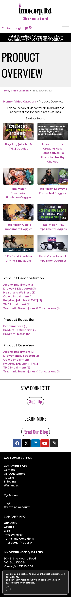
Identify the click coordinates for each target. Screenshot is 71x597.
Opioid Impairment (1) (18, 296)
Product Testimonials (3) (19, 330)
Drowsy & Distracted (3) (19, 288)
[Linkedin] (35, 443)
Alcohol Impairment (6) (18, 284)
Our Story (10, 522)
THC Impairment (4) (16, 304)
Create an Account (17, 507)
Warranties (11, 485)
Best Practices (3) (15, 326)
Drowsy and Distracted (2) (21, 355)
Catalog (9, 526)
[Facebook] (17, 443)
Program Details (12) (17, 334)
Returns (9, 477)
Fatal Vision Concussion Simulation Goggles (18, 193)
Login (18, 28)
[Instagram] (54, 443)
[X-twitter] (26, 443)
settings (30, 582)
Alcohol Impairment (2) (18, 351)
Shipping (10, 481)
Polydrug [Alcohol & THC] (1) (22, 363)
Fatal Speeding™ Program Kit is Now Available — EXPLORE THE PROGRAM (35, 38)
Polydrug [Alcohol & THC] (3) (22, 300)
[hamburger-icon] (65, 28)
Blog (7, 530)
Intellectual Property (18, 542)
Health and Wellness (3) (19, 292)
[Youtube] (44, 443)
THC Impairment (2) (16, 367)
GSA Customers (14, 473)
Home (5, 90)
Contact (7, 28)
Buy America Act (15, 465)
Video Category (20, 90)
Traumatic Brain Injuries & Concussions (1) (31, 308)
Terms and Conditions (19, 538)
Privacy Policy (13, 534)
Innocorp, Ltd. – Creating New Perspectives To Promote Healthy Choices (52, 153)
